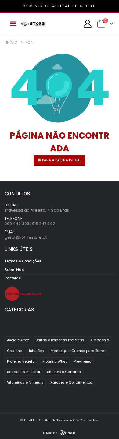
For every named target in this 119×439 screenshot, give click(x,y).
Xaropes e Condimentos (71, 382)
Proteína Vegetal (21, 361)
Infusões (36, 350)
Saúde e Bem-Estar (23, 371)
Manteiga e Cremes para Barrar (78, 350)
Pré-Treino (82, 361)
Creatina (14, 350)
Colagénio (100, 340)
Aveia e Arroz (18, 340)
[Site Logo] (33, 23)
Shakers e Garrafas (64, 371)
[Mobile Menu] (13, 23)
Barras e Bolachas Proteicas (60, 340)
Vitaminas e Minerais (25, 382)
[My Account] (87, 24)
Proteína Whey (54, 361)
